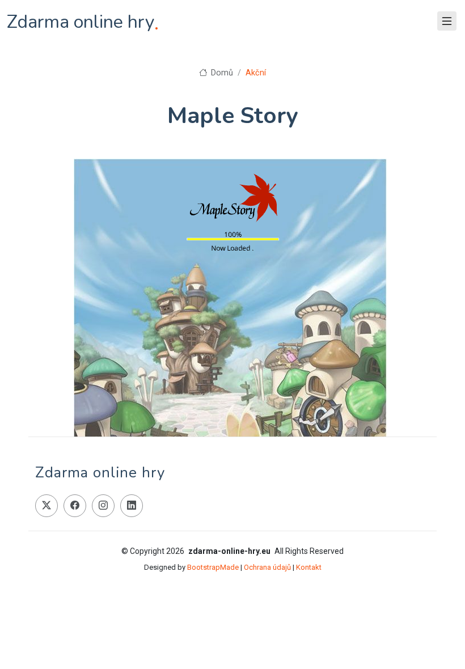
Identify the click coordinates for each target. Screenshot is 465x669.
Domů (221, 73)
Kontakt (309, 567)
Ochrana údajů (267, 567)
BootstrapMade (213, 567)
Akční (256, 73)
